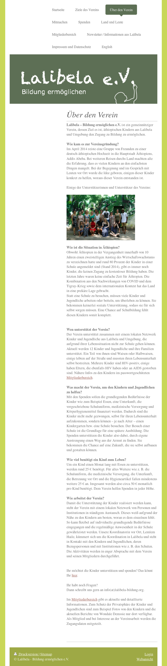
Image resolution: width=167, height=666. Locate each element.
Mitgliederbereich (79, 377)
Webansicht (145, 659)
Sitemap (46, 654)
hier (74, 575)
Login (149, 654)
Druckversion (28, 654)
